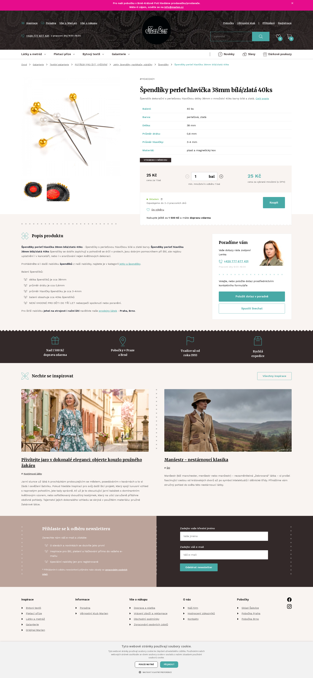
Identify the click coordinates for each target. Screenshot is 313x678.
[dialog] (156, 660)
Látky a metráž (35, 618)
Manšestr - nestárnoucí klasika (196, 459)
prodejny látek (108, 310)
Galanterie (38, 64)
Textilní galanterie (59, 64)
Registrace (285, 23)
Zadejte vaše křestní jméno (197, 528)
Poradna (85, 607)
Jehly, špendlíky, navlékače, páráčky (132, 64)
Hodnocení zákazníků (201, 613)
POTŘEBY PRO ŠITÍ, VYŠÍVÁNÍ (91, 64)
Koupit (274, 202)
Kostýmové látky (33, 473)
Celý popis (262, 98)
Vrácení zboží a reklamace (150, 613)
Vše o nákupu (88, 23)
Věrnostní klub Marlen (94, 613)
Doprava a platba (144, 607)
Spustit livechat (252, 308)
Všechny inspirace (274, 376)
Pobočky (228, 23)
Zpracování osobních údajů (151, 624)
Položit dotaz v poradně (252, 296)
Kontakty (193, 618)
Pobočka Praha (251, 613)
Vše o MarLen (68, 23)
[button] (155, 199)
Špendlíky (163, 64)
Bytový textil (33, 607)
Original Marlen (35, 630)
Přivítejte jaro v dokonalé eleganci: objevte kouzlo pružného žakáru (81, 462)
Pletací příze (34, 613)
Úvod (24, 64)
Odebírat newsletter (198, 567)
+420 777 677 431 (236, 261)
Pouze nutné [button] (146, 664)
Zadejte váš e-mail (192, 546)
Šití (168, 468)
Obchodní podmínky (146, 618)
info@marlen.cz (174, 7)
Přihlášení (268, 23)
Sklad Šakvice (250, 607)
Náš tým (193, 607)
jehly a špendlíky (129, 263)
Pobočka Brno (250, 618)
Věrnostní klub (246, 23)
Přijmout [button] (169, 664)
